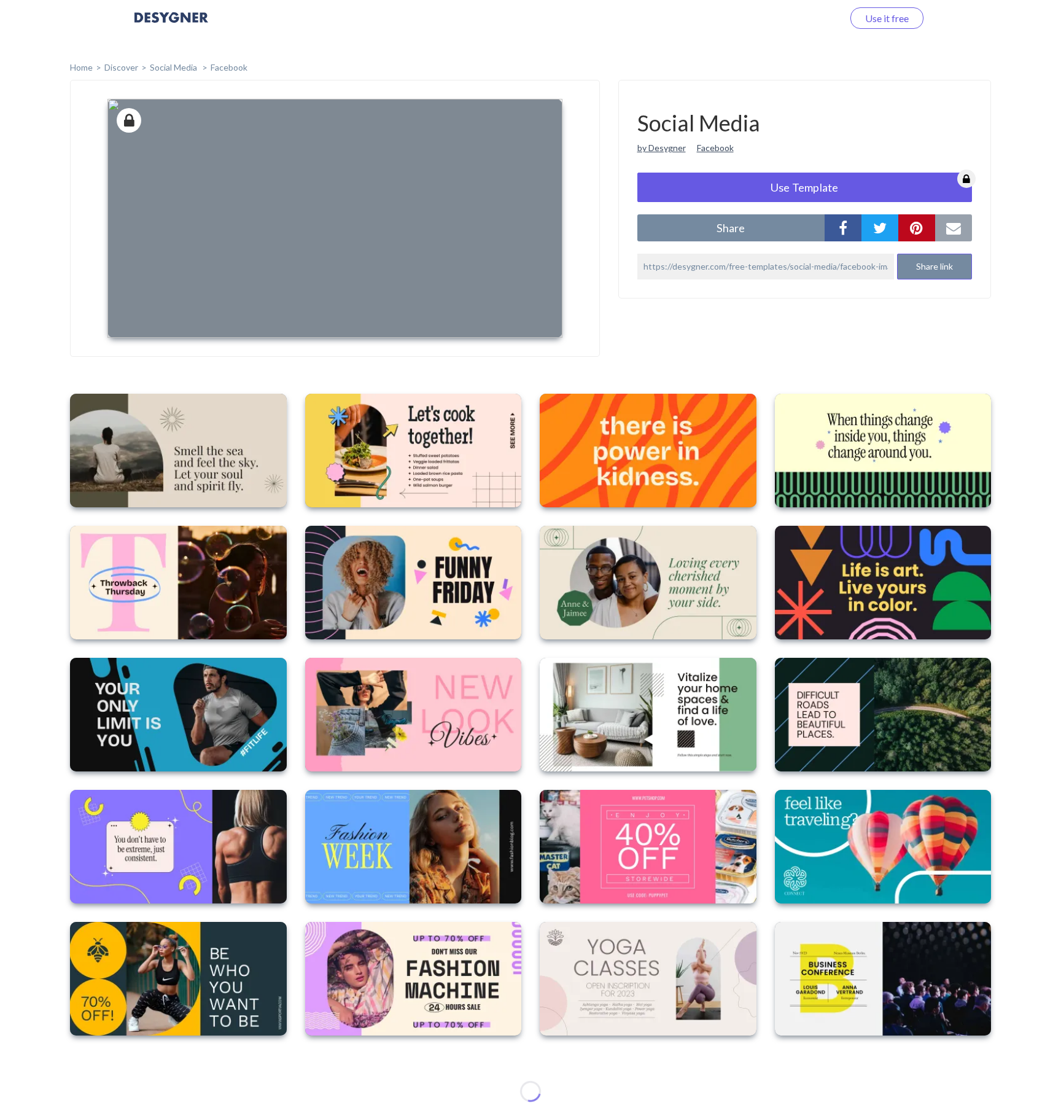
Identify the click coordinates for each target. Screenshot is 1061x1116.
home (81, 67)
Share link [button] (934, 266)
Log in (814, 18)
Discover (121, 67)
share (731, 228)
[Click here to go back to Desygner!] (171, 26)
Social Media (174, 67)
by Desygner (661, 147)
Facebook (229, 67)
